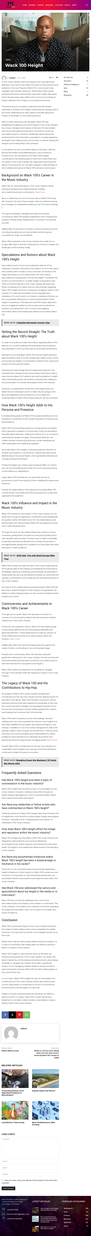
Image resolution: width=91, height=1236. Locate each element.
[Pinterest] (19, 1014)
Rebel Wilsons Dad (10, 1051)
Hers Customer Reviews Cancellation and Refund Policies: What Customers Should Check (49, 1219)
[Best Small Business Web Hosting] (45, 1110)
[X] (12, 1014)
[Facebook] (5, 1014)
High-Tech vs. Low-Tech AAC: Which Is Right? (48, 1227)
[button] (86, 5)
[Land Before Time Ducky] (15, 1110)
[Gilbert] (4, 78)
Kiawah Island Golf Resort (43, 1091)
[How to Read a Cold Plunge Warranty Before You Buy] (35, 1210)
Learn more (14, 639)
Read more (40, 192)
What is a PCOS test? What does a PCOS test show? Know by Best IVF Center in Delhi (46, 1054)
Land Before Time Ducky (13, 1122)
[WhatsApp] (26, 1014)
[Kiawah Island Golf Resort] (45, 1078)
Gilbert (12, 78)
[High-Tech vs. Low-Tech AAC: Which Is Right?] (35, 1229)
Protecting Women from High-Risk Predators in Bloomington (13, 1093)
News (8, 60)
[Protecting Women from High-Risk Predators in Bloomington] (15, 1078)
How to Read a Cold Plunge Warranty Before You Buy (49, 1209)
